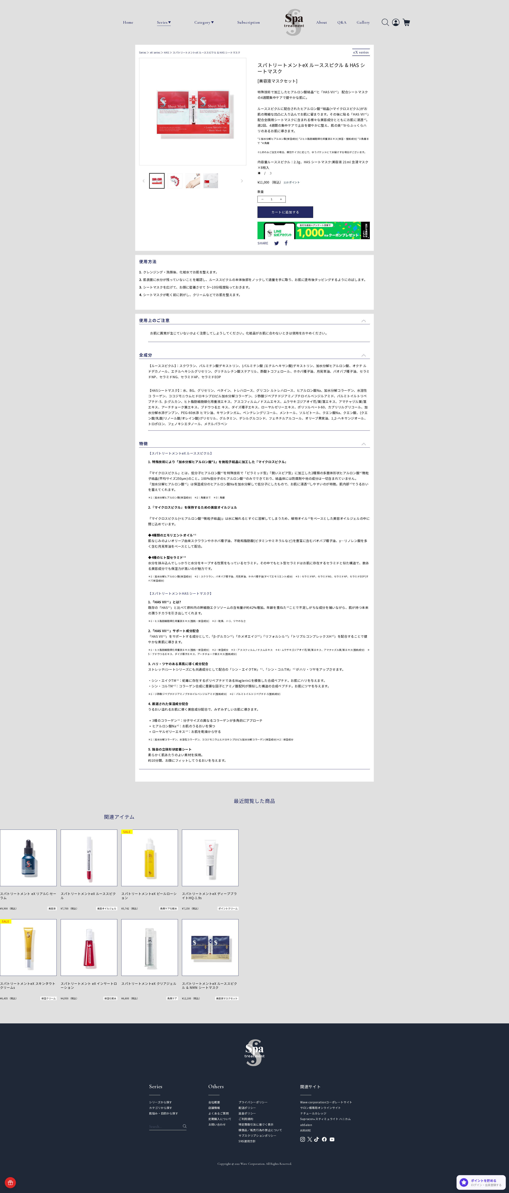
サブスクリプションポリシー (257, 1136)
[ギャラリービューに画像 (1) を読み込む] (157, 180)
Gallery (363, 22)
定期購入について (220, 1119)
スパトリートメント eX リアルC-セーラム (28, 896)
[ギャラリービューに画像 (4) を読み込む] (210, 180)
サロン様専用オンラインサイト (320, 1108)
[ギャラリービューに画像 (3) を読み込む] (193, 180)
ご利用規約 (246, 1119)
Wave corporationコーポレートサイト (326, 1102)
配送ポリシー (247, 1108)
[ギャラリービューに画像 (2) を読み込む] (174, 180)
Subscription (248, 22)
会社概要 (214, 1102)
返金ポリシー (247, 1113)
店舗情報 (214, 1108)
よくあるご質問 (218, 1113)
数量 (260, 191)
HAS (166, 52)
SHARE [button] (262, 243)
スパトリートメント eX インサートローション (89, 985)
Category (202, 22)
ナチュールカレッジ (313, 1113)
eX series (155, 52)
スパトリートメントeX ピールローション (149, 896)
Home (128, 22)
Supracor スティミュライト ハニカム (325, 1119)
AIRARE (305, 1130)
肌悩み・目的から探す (163, 1113)
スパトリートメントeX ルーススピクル (88, 896)
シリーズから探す (160, 1102)
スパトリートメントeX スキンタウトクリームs (27, 985)
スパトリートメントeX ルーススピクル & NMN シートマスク (209, 985)
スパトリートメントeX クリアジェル (149, 983)
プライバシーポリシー (253, 1102)
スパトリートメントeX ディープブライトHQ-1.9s (209, 896)
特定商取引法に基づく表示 (256, 1124)
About (321, 22)
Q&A (341, 22)
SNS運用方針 (247, 1141)
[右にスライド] (242, 181)
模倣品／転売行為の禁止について (260, 1130)
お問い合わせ (217, 1124)
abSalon (306, 1125)
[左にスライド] (143, 181)
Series (162, 22)
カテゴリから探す (160, 1108)
